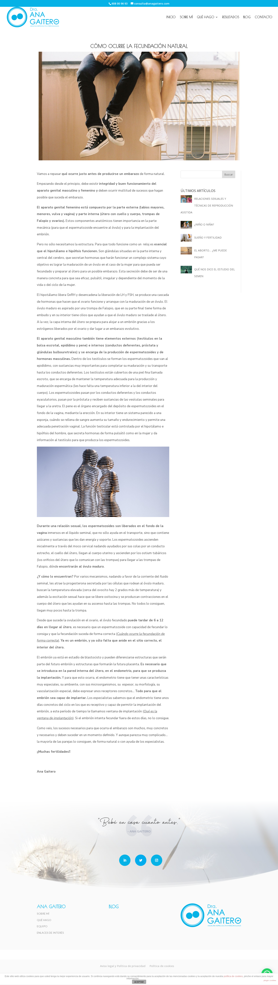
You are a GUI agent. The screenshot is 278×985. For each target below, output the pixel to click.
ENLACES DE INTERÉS (50, 932)
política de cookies (233, 976)
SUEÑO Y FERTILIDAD (208, 237)
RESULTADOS (230, 17)
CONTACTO (263, 17)
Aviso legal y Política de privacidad (122, 966)
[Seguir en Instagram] (156, 860)
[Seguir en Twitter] (140, 860)
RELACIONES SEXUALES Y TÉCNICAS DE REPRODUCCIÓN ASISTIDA (207, 205)
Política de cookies (162, 966)
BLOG (247, 17)
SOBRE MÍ (186, 17)
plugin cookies (270, 980)
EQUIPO (42, 926)
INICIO (171, 17)
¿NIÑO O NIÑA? (204, 224)
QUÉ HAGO (205, 17)
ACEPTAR (139, 982)
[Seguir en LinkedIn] (124, 860)
